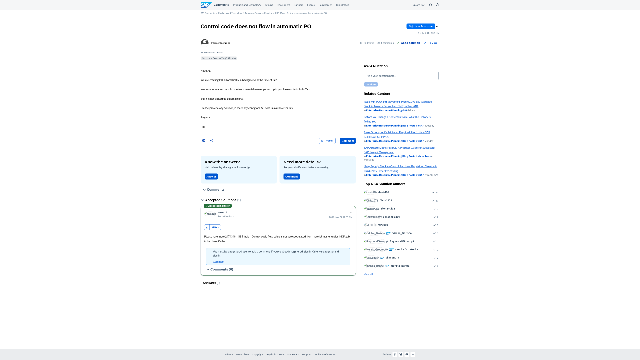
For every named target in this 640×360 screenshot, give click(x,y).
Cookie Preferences (325, 354)
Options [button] (437, 26)
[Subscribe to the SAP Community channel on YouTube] (407, 354)
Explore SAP (418, 5)
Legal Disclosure (275, 354)
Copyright (257, 354)
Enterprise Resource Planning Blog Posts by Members (398, 156)
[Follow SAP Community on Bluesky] (401, 354)
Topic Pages (342, 5)
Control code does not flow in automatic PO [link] (306, 13)
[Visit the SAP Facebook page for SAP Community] (395, 354)
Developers (283, 5)
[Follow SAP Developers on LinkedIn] (413, 354)
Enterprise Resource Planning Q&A (387, 110)
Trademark (293, 354)
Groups (269, 5)
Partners (298, 5)
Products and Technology (247, 5)
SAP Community (208, 13)
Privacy (229, 354)
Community (221, 4)
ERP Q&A (279, 13)
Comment (348, 141)
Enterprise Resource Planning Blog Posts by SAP (395, 125)
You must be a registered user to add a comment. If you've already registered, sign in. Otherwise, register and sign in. (276, 253)
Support (306, 354)
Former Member (220, 43)
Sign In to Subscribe (421, 26)
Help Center (325, 5)
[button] (425, 43)
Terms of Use (243, 354)
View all (368, 274)
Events (311, 5)
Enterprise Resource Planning (258, 13)
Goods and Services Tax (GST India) (219, 58)
